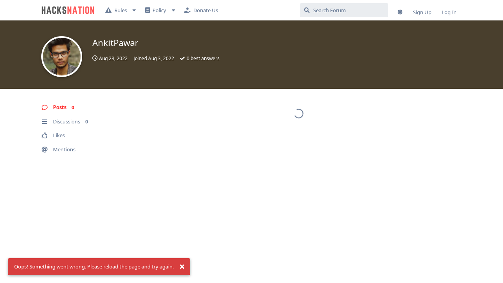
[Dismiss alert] (182, 267)
